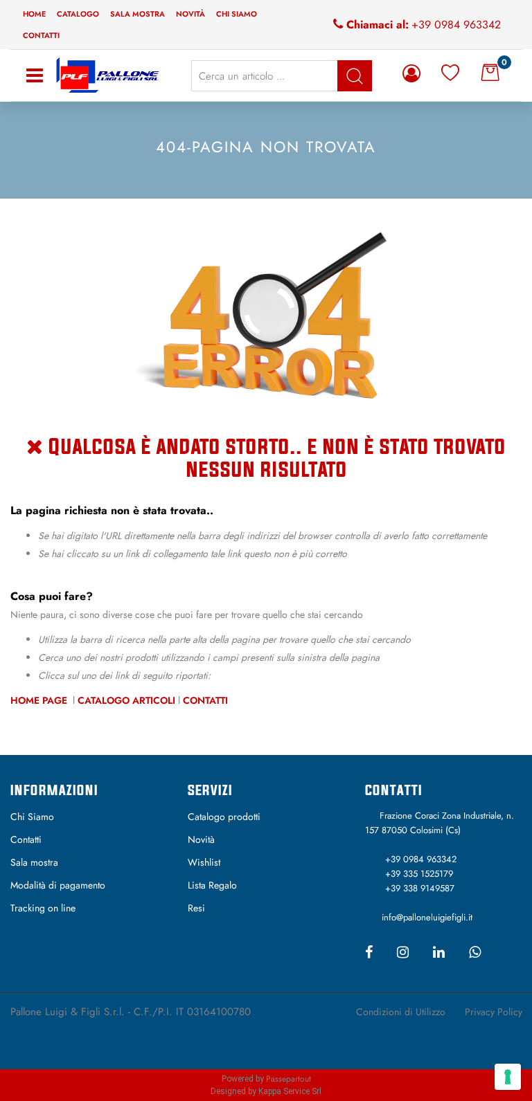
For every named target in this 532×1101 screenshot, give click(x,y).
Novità (190, 13)
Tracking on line (43, 908)
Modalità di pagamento (57, 885)
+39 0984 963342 (456, 25)
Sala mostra (137, 13)
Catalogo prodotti (224, 817)
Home (34, 13)
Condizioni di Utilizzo (400, 1012)
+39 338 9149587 (419, 888)
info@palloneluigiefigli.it (427, 917)
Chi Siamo (32, 817)
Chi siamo (236, 13)
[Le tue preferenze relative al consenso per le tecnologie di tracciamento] (508, 1077)
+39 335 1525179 (419, 873)
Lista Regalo (212, 885)
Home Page (40, 700)
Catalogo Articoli (126, 700)
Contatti (41, 35)
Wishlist (204, 862)
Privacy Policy (493, 1012)
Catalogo (78, 13)
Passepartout (288, 1079)
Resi (196, 908)
